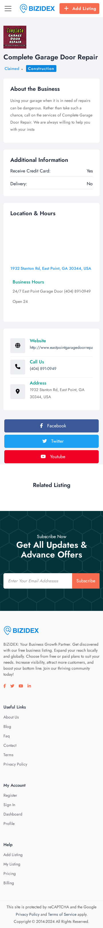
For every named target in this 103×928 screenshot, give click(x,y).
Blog (7, 726)
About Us (11, 717)
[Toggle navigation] (8, 8)
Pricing (9, 873)
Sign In (9, 805)
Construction (41, 68)
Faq (6, 736)
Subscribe (85, 580)
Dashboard (12, 814)
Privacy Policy (15, 764)
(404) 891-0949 (43, 368)
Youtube (57, 456)
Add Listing (84, 8)
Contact (9, 745)
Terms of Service (62, 914)
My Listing (11, 864)
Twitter (57, 441)
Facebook (56, 425)
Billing (8, 883)
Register (10, 795)
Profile (9, 823)
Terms (8, 755)
